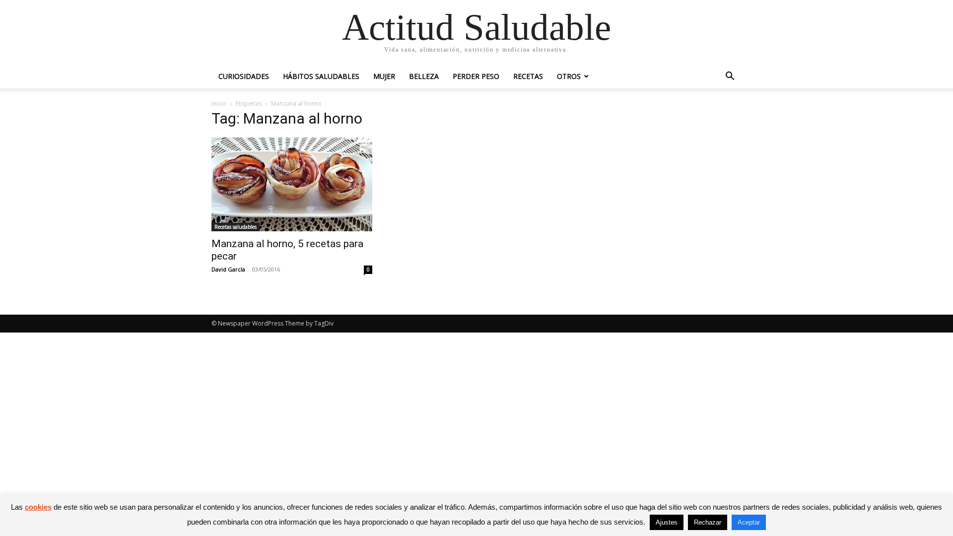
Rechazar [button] (707, 522)
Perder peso (476, 76)
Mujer (384, 76)
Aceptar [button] (749, 522)
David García (228, 269)
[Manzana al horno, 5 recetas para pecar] (291, 184)
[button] (730, 77)
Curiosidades (243, 76)
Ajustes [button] (667, 522)
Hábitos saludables (321, 76)
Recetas (528, 76)
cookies (38, 507)
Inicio (218, 103)
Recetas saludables (235, 226)
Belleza (424, 76)
